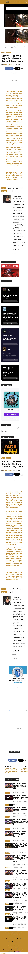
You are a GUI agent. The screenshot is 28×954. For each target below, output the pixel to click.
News (9, 46)
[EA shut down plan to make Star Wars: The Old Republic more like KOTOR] (9, 845)
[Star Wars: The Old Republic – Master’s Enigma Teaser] (9, 908)
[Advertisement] (14, 75)
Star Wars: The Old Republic (14, 188)
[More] (21, 68)
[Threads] (18, 249)
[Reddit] (13, 938)
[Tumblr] (8, 942)
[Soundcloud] (20, 938)
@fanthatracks (14, 934)
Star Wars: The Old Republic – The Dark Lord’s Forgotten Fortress (19, 834)
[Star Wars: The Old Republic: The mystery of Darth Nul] (9, 809)
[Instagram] (15, 249)
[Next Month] (18, 428)
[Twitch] (12, 942)
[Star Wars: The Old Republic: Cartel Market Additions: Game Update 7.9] (9, 821)
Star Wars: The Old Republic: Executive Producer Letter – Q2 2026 (20, 786)
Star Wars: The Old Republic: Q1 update (19, 884)
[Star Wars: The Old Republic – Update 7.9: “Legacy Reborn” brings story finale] (9, 872)
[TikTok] (24, 938)
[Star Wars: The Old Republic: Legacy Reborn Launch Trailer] (9, 797)
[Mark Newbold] (2, 64)
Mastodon (3, 953)
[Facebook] (13, 249)
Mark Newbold (8, 64)
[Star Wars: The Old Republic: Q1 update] (9, 886)
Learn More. (18, 951)
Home (6, 46)
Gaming (13, 46)
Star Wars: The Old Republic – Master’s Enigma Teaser (19, 908)
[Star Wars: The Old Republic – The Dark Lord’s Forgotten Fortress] (9, 833)
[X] (15, 942)
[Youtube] (19, 942)
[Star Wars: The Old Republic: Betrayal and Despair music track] (9, 919)
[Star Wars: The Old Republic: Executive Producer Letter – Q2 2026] (9, 785)
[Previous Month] (17, 428)
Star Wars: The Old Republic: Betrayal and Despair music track (20, 918)
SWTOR (10, 191)
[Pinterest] (10, 938)
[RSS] (17, 938)
